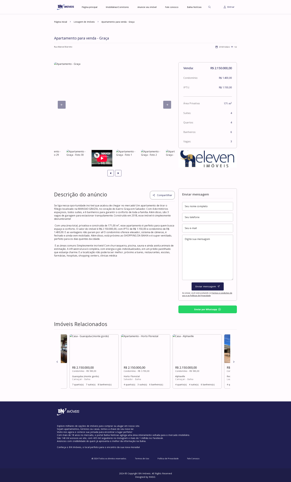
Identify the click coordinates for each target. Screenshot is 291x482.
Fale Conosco (193, 458)
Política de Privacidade (168, 458)
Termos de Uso (142, 458)
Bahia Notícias (194, 7)
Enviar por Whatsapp (205, 309)
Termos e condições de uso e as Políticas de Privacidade (207, 294)
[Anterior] (57, 361)
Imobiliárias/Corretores (117, 7)
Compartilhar (164, 195)
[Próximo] (62, 105)
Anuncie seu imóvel (147, 7)
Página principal (89, 7)
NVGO (152, 476)
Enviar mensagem (205, 286)
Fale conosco (171, 7)
